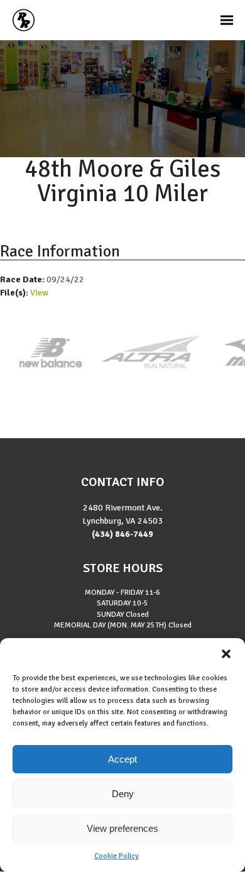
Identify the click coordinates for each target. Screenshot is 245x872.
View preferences (122, 828)
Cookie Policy (116, 856)
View (39, 292)
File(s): (15, 292)
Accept (122, 759)
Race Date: (23, 279)
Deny (123, 793)
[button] (226, 654)
